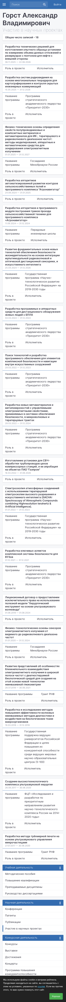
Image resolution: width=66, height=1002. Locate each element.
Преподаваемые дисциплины (23, 886)
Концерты (11, 963)
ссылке (41, 986)
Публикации (13, 922)
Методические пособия (20, 873)
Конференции (13, 908)
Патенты (10, 915)
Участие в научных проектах (23, 928)
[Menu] (4, 4)
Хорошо (56, 996)
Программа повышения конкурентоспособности (20, 972)
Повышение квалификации (22, 880)
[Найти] (44, 4)
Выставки (11, 950)
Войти (57, 4)
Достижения (13, 957)
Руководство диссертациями (24, 893)
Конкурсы (11, 944)
